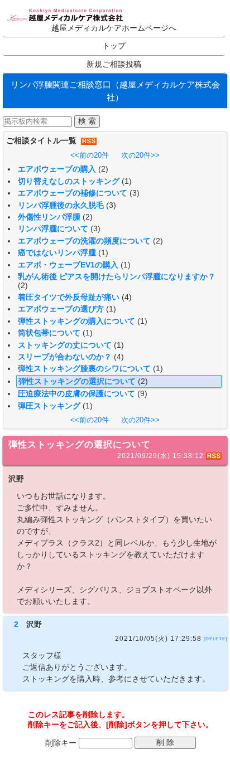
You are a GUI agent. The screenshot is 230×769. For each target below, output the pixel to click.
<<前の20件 (89, 155)
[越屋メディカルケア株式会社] (65, 15)
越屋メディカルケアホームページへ (113, 28)
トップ (114, 46)
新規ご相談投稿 (114, 64)
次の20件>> (140, 155)
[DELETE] (215, 638)
